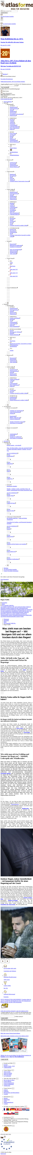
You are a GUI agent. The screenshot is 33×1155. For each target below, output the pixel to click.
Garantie (6, 1094)
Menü (2, 1)
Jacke (24, 669)
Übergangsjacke (15, 804)
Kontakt (6, 1064)
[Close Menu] (8, 303)
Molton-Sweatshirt (13, 900)
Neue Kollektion (8, 101)
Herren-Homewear (14, 166)
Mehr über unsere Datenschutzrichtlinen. (10, 1033)
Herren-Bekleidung (14, 141)
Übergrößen (27, 732)
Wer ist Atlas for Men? (9, 1080)
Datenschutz (7, 1099)
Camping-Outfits (19, 616)
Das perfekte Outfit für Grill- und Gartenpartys (12, 606)
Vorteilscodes (7, 1085)
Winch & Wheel (8, 1074)
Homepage (6, 619)
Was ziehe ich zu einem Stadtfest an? (13, 613)
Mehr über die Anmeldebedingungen (11, 89)
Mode (3, 604)
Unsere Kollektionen (9, 1084)
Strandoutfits (12, 616)
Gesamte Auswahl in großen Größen (19, 225)
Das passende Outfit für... (8, 605)
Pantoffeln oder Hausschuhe (8, 904)
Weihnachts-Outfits (10, 612)
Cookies (6, 1103)
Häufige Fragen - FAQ (9, 1066)
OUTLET (6, 441)
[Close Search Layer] (2, 18)
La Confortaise (7, 1076)
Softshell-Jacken (6, 773)
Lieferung (6, 1091)
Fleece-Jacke (19, 728)
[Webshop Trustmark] (6, 1131)
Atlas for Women (8, 1073)
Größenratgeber (7, 1067)
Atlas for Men (7, 1071)
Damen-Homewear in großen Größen (19, 400)
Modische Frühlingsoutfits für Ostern (20, 609)
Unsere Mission (7, 1081)
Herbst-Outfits (18, 611)
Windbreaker (25, 808)
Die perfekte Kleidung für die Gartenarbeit (14, 608)
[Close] (1, 581)
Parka (2, 671)
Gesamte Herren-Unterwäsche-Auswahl (19, 181)
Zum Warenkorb (5, 579)
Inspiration (4, 602)
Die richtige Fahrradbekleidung (14, 615)
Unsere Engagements (9, 1083)
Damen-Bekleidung (14, 334)
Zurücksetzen (4, 12)
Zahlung (6, 1090)
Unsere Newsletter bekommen (11, 571)
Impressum (3, 1153)
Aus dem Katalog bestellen (10, 569)
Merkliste (6, 568)
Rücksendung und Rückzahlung (11, 1092)
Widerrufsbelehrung (8, 1102)
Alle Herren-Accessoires (16, 423)
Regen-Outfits (25, 615)
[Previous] (2, 20)
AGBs (5, 1101)
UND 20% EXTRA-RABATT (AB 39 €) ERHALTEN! (14, 1011)
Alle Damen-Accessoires (16, 438)
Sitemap (6, 1098)
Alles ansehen (13, 253)
